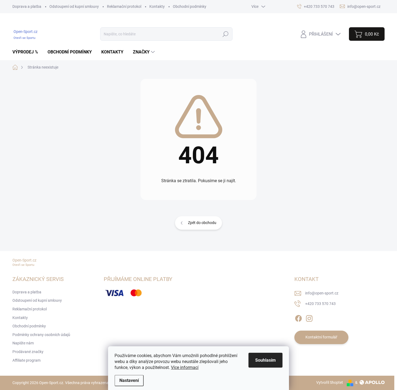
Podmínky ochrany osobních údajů (41, 335)
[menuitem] (27, 52)
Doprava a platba (26, 6)
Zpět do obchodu (202, 223)
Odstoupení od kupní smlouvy (74, 6)
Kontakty (157, 6)
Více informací (184, 367)
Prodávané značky (27, 352)
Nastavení (129, 380)
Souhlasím (265, 360)
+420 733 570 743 (320, 303)
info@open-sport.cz (321, 293)
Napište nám (23, 343)
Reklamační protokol (124, 6)
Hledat (225, 34)
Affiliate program (26, 360)
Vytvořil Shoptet (329, 382)
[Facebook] (298, 317)
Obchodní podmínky (189, 6)
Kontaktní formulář (321, 337)
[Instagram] (309, 317)
